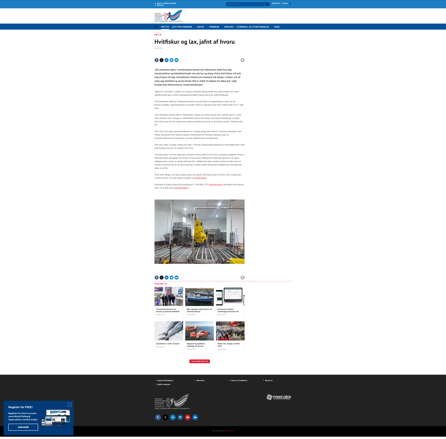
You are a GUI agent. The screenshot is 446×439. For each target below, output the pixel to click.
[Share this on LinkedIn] (166, 60)
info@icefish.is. (200, 178)
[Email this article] (176, 60)
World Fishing (166, 3)
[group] (277, 27)
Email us (195, 417)
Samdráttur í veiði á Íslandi (167, 343)
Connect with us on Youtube (188, 417)
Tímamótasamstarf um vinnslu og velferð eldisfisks (168, 310)
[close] (244, 55)
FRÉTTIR (157, 35)
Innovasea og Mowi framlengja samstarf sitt (228, 310)
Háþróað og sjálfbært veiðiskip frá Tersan (196, 344)
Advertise (200, 380)
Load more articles (199, 361)
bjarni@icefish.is (181, 188)
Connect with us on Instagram (180, 417)
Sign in (215, 55)
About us (269, 380)
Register (276, 3)
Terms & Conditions (239, 380)
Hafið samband (163, 384)
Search (267, 4)
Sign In (285, 3)
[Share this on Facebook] (156, 60)
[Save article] (242, 60)
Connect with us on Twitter (165, 417)
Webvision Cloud (228, 431)
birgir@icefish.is (216, 184)
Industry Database (165, 380)
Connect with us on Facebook (158, 417)
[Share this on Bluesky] (171, 60)
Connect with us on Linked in (173, 417)
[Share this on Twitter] (161, 60)
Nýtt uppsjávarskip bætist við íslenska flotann (199, 310)
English (160, 5)
